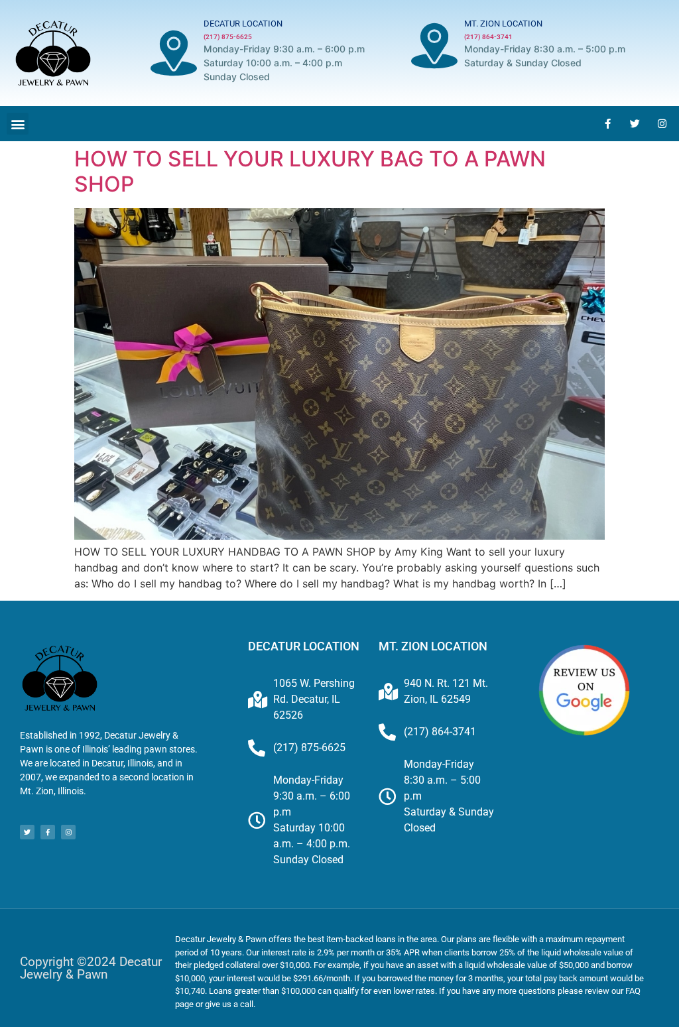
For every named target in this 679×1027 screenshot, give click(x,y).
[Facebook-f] (608, 124)
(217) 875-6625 (228, 36)
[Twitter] (635, 124)
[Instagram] (662, 124)
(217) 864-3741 (488, 36)
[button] (18, 124)
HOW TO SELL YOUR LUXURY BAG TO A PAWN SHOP (310, 171)
